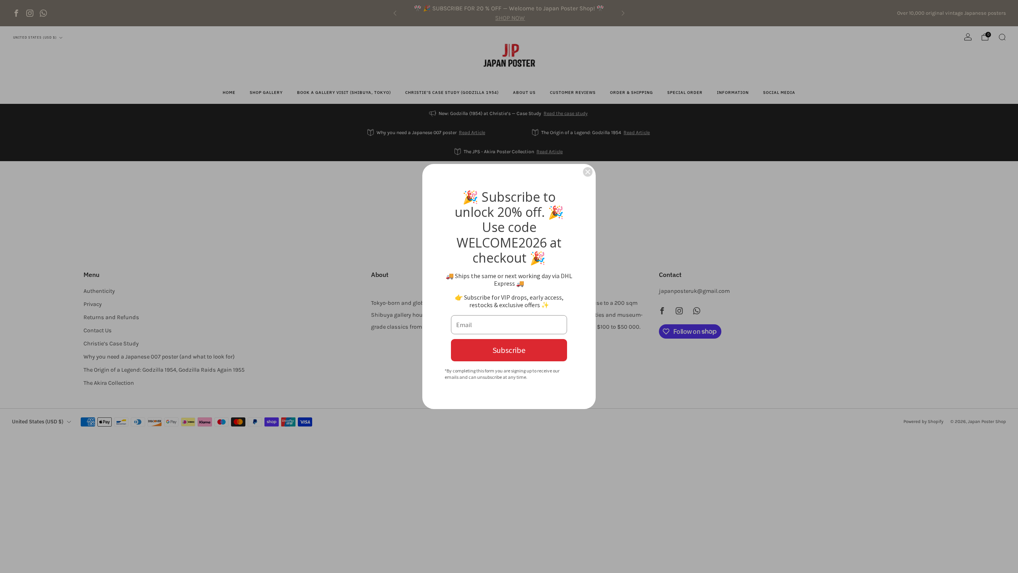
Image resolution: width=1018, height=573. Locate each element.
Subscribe (509, 350)
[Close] (588, 172)
